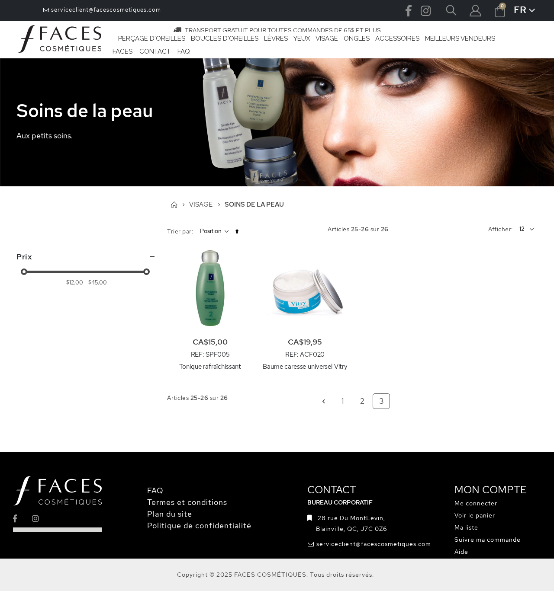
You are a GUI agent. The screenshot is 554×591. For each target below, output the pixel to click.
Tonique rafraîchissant (210, 366)
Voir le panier (474, 515)
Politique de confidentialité (199, 525)
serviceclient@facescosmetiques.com (105, 9)
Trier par (179, 231)
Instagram (426, 10)
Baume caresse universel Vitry (305, 366)
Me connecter (475, 503)
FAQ (155, 490)
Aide (461, 552)
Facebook (408, 10)
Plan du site (169, 514)
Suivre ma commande (487, 539)
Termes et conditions (187, 502)
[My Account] (475, 10)
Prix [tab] (24, 257)
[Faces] (59, 39)
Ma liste (466, 527)
